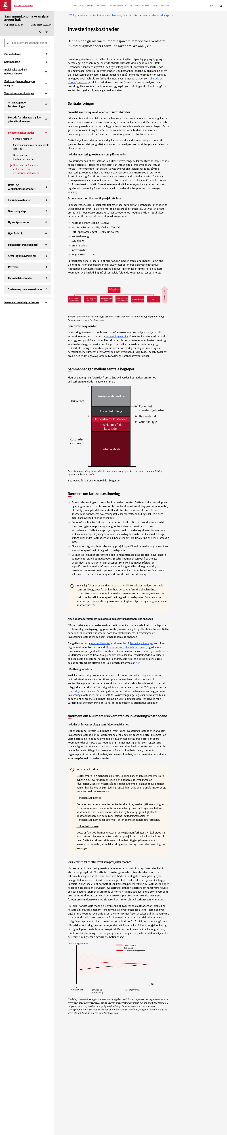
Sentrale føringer (22, 138)
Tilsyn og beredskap (139, 5)
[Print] (46, 31)
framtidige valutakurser (81, 691)
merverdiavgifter (100, 643)
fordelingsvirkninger (141, 643)
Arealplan (79, 5)
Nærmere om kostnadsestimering (24, 156)
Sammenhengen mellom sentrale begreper (31, 146)
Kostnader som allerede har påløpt (126, 647)
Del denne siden (42, 32)
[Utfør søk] (221, 5)
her (137, 663)
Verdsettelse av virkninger (156, 15)
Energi (90, 5)
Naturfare (102, 5)
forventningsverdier (116, 336)
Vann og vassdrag (161, 5)
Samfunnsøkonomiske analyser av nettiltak (27, 18)
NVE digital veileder (78, 15)
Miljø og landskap (118, 5)
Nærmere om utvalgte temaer (21, 302)
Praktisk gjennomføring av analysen (19, 83)
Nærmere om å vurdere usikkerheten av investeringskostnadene (26, 169)
